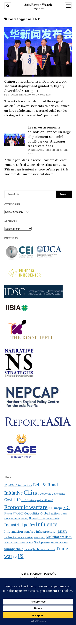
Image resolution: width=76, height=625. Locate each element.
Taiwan (28, 549)
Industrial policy (19, 524)
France (8, 513)
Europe (57, 508)
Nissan (22, 542)
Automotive (24, 485)
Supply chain (13, 549)
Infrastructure (45, 531)
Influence (46, 524)
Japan (61, 531)
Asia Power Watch (38, 5)
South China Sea (59, 542)
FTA (15, 513)
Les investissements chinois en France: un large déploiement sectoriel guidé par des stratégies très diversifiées (49, 136)
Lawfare (29, 537)
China (31, 492)
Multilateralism (59, 537)
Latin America (14, 537)
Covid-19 (12, 499)
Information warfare (19, 531)
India (42, 518)
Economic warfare (26, 507)
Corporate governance (52, 493)
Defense (32, 500)
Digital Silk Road (45, 500)
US (21, 556)
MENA (37, 537)
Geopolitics (32, 513)
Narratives (11, 542)
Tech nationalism (44, 549)
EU (50, 508)
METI (43, 537)
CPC (24, 500)
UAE (15, 557)
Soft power (42, 542)
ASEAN (12, 485)
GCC (21, 513)
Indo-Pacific (52, 518)
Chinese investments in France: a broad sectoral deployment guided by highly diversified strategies (35, 86)
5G (5, 485)
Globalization (50, 513)
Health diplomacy (19, 518)
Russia (29, 542)
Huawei (33, 518)
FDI (66, 507)
